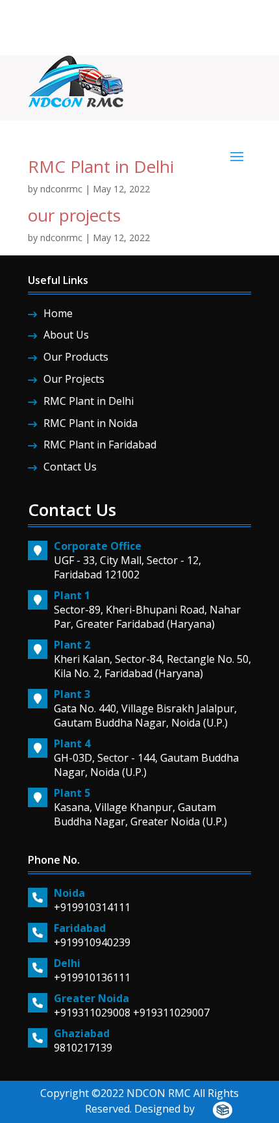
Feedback (199, 15)
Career (158, 15)
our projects (74, 215)
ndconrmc (61, 189)
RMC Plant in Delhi (101, 166)
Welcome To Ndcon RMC (86, 15)
